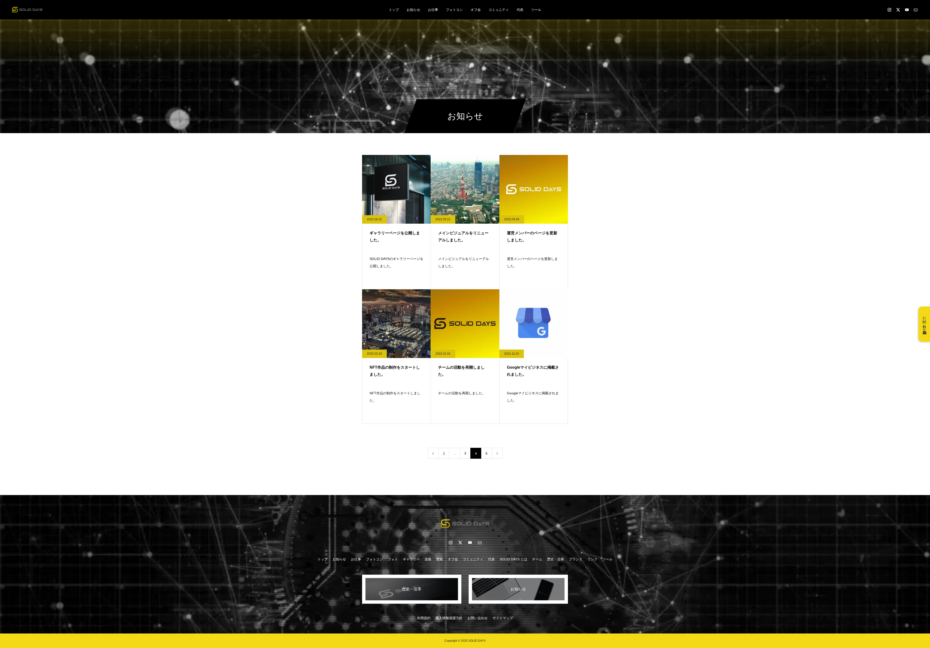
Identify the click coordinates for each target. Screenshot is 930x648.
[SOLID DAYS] (27, 9)
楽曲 (428, 559)
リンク (592, 559)
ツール (536, 10)
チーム (537, 559)
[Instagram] (889, 9)
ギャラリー (411, 559)
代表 (520, 10)
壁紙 (439, 559)
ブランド (575, 559)
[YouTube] (469, 542)
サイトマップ (503, 618)
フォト (393, 559)
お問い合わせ (477, 618)
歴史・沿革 (555, 559)
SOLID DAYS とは (513, 559)
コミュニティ (498, 10)
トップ (394, 10)
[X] (460, 542)
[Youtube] (906, 9)
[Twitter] (898, 9)
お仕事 (433, 10)
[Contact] (915, 9)
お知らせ (413, 10)
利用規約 (424, 618)
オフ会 (476, 10)
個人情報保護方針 (449, 618)
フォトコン (454, 10)
